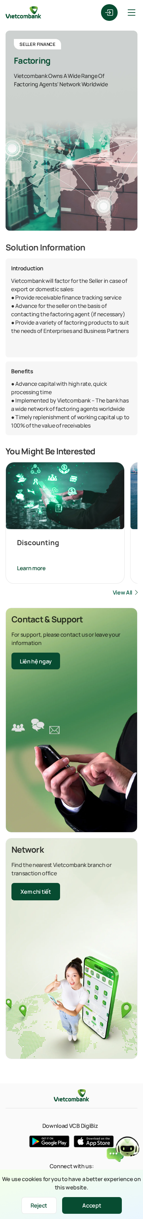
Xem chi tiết (35, 891)
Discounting (38, 542)
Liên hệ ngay (36, 661)
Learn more (31, 568)
